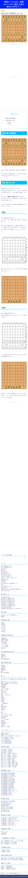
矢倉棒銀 (3, 723)
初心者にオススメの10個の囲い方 (9, 615)
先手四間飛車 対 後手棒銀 (7, 784)
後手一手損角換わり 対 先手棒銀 (9, 842)
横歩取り (3, 699)
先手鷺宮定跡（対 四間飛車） (8, 801)
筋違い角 (3, 707)
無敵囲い (3, 616)
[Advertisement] (14, 60)
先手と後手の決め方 (6, 576)
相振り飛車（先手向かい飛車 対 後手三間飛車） (13, 859)
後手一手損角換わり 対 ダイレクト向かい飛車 (12, 840)
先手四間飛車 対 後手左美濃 (8, 780)
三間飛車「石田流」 (6, 850)
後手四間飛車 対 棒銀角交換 (8, 773)
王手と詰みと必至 (5, 590)
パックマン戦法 (5, 719)
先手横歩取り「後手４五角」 (8, 822)
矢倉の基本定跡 (5, 805)
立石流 (2, 725)
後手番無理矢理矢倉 (6, 804)
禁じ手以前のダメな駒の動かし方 (9, 583)
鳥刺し (2, 696)
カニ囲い (3, 625)
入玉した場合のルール (6, 586)
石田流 (2, 700)
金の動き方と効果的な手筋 (7, 598)
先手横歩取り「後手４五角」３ (8, 825)
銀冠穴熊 (3, 648)
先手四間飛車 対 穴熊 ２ (7, 794)
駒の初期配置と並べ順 (6, 566)
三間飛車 (3, 687)
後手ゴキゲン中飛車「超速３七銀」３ (10, 765)
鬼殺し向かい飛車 (5, 726)
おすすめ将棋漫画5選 (6, 743)
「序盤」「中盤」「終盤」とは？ (9, 577)
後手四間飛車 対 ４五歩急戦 (8, 774)
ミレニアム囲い (5, 645)
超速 (2, 712)
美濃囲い (3, 654)
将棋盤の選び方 (5, 734)
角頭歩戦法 (3, 722)
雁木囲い (3, 624)
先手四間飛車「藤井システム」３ (9, 792)
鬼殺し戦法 (3, 692)
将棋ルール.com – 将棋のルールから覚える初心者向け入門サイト (14, 4)
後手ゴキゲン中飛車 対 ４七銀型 (9, 756)
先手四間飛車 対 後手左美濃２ (8, 781)
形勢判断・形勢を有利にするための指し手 (11, 608)
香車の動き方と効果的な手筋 (8, 605)
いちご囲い (3, 630)
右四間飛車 (3, 684)
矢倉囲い (3, 622)
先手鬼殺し (3, 834)
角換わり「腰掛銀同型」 (7, 866)
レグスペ (3, 710)
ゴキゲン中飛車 (5, 689)
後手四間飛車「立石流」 (7, 777)
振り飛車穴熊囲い (5, 658)
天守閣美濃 (3, 642)
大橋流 (9, 124)
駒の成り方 (3, 569)
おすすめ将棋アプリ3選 (7, 737)
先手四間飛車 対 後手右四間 (8, 779)
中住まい (3, 628)
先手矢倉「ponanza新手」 (7, 808)
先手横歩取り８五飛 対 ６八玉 (8, 819)
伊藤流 (9, 122)
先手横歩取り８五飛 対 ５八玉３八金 (10, 820)
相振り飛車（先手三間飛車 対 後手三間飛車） (12, 858)
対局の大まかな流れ (6, 574)
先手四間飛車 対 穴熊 (6, 793)
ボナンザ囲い (4, 643)
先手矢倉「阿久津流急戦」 (7, 807)
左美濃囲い (3, 638)
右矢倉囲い (3, 666)
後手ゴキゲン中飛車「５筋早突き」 (9, 753)
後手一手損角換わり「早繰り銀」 (9, 843)
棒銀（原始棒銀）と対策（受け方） (9, 683)
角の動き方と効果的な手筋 (7, 602)
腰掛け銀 (3, 717)
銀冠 (2, 657)
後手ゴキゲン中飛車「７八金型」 (9, 766)
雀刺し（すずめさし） (6, 694)
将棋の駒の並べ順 (10, 120)
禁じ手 (2, 584)
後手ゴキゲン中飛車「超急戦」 (8, 761)
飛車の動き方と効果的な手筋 (8, 601)
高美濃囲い (3, 656)
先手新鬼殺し (4, 833)
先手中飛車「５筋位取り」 (7, 749)
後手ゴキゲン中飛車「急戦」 (8, 759)
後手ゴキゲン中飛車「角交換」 (8, 758)
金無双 (2, 665)
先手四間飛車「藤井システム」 (8, 789)
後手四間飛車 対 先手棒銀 (7, 783)
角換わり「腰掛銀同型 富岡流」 (9, 868)
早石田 (2, 702)
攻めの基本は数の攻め (6, 607)
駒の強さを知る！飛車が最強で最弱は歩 (11, 589)
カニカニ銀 (3, 713)
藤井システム (4, 690)
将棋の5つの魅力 (5, 733)
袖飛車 (2, 720)
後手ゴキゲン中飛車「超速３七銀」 (9, 762)
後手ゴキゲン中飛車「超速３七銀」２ (10, 764)
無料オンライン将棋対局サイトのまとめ (11, 735)
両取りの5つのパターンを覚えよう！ (10, 681)
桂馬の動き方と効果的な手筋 (8, 604)
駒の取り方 (3, 570)
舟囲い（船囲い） (5, 640)
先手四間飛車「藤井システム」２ (9, 790)
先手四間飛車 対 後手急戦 (7, 786)
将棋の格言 (3, 587)
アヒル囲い (3, 627)
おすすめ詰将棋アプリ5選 (7, 738)
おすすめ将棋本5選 (5, 740)
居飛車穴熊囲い (5, 639)
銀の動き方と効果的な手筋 (7, 599)
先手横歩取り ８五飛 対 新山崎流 (9, 817)
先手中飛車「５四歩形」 (7, 751)
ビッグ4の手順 (4, 646)
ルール (3, 10)
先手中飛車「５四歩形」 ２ (7, 752)
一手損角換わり (5, 703)
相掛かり (3, 709)
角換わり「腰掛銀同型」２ (7, 867)
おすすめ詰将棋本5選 (6, 741)
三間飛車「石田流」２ (6, 851)
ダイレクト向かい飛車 (6, 715)
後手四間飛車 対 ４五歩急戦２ (8, 776)
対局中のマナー (5, 580)
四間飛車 (3, 686)
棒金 (2, 704)
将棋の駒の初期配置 (11, 118)
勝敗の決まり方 (5, 579)
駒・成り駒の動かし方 (6, 567)
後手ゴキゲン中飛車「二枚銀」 (8, 755)
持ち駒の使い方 (5, 571)
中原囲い (3, 631)
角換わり (3, 697)
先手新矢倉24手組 (5, 811)
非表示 (16, 114)
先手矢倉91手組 (5, 810)
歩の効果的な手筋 (5, 597)
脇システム (3, 693)
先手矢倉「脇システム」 (7, 802)
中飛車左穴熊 (4, 716)
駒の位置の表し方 (5, 573)
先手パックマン (5, 831)
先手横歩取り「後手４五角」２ (8, 823)
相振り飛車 (3, 706)
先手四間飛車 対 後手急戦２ (8, 787)
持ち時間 (3, 582)
